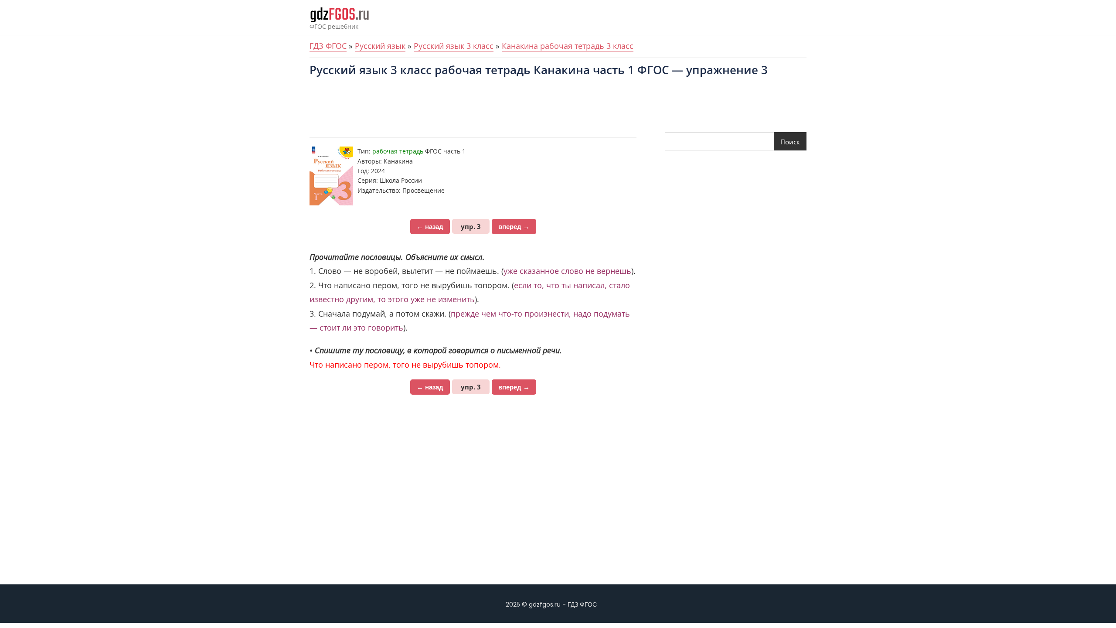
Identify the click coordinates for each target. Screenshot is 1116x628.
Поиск (790, 141)
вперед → (514, 226)
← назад (430, 226)
